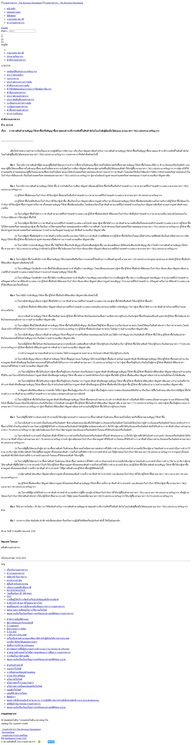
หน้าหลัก (11, 8)
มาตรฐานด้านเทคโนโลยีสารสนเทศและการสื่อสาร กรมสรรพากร (39, 652)
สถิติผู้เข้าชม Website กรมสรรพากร (24, 704)
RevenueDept (7, 732)
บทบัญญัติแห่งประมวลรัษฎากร (22, 71)
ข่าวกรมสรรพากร (15, 22)
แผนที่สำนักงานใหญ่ (17, 693)
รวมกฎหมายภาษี (15, 19)
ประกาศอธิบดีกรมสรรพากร (20, 99)
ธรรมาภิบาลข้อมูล (16, 675)
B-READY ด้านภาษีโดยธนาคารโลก (24, 603)
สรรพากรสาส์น (14, 580)
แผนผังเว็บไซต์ (14, 690)
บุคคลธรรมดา (14, 12)
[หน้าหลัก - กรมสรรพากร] (42, 3)
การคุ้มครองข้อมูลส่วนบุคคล (21, 672)
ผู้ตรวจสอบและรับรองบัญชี (20, 623)
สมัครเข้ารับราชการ (17, 577)
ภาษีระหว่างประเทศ (16, 635)
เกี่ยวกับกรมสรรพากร (17, 570)
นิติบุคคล (11, 15)
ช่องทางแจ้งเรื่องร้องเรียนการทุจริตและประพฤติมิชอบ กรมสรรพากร (40, 613)
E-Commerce (13, 625)
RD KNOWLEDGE (16, 590)
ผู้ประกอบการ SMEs (16, 629)
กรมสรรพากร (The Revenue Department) (21, 729)
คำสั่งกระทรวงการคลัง (18, 85)
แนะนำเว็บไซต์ (14, 668)
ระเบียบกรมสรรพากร (17, 106)
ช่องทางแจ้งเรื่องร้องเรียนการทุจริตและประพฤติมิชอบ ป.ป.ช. (36, 659)
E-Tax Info (11, 632)
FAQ (9, 596)
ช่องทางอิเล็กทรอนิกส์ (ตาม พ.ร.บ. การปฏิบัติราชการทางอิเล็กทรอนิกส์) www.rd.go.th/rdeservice (53, 700)
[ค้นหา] (2, 34)
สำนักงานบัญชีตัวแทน (17, 619)
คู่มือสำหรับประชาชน (17, 584)
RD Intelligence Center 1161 (14, 738)
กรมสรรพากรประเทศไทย (14, 735)
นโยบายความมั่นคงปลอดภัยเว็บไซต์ (24, 686)
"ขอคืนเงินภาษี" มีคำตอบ (19, 593)
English (4, 28)
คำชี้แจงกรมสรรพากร (18, 110)
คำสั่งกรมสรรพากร (16, 60)
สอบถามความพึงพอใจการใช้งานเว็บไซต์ (27, 610)
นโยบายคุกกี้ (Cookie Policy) (20, 683)
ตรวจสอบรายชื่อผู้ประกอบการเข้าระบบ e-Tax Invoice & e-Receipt (38, 649)
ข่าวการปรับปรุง (15, 113)
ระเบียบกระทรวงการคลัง (19, 103)
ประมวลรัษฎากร (15, 56)
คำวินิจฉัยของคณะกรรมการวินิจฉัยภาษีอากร (29, 89)
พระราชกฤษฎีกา (15, 75)
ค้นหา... (5, 31)
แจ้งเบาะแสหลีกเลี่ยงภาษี (19, 587)
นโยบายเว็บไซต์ (14, 679)
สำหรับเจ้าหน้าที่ (15, 665)
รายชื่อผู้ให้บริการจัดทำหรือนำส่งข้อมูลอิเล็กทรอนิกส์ (32, 599)
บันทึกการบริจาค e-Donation (20, 645)
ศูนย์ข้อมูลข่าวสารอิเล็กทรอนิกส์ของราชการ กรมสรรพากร (36, 606)
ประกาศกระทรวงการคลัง (19, 82)
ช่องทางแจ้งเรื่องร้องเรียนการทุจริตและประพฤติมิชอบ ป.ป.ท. (36, 707)
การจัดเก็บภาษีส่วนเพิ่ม (18, 656)
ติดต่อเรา (11, 697)
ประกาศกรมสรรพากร (17, 96)
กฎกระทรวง (13, 78)
